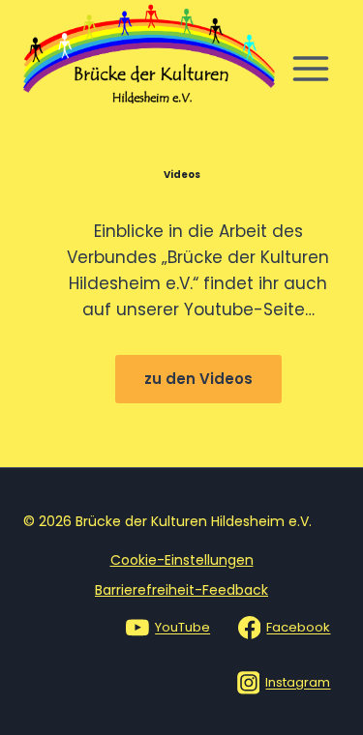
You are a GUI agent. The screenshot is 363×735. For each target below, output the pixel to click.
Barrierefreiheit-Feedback (181, 590)
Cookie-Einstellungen (182, 560)
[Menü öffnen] (310, 69)
